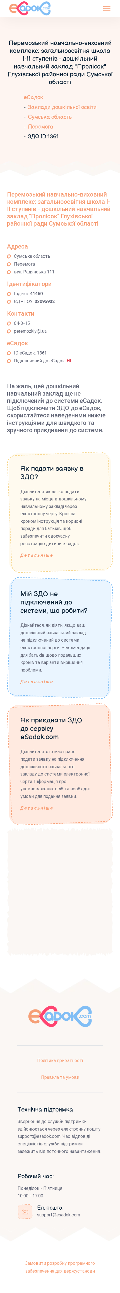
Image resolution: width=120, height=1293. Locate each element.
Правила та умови (60, 1077)
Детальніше (37, 555)
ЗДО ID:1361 (43, 136)
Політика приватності (60, 1060)
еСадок (33, 97)
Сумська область (50, 117)
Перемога (40, 127)
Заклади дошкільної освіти (62, 107)
